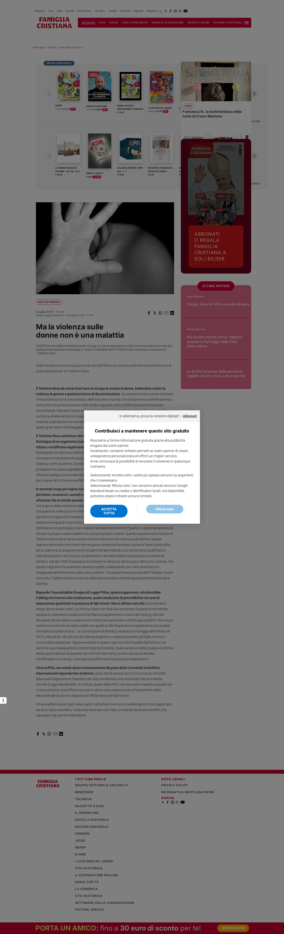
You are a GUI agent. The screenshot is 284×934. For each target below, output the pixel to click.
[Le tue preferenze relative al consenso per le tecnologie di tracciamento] (3, 700)
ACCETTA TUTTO (108, 511)
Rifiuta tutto (165, 509)
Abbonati (190, 416)
